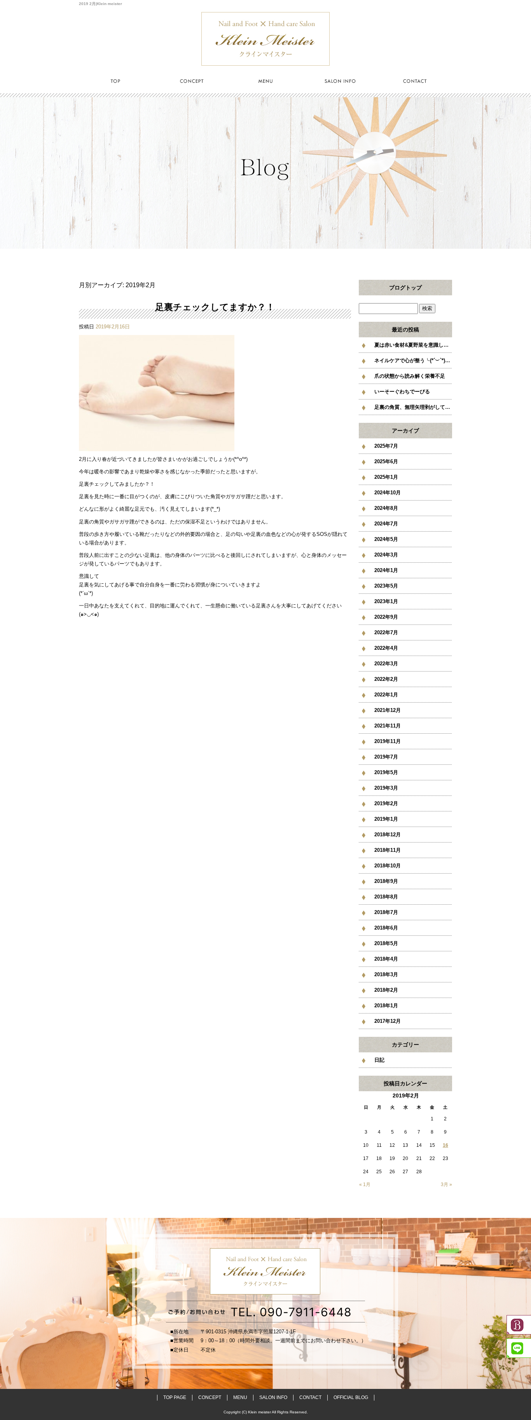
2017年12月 (387, 1021)
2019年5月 (386, 772)
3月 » (446, 1184)
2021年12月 (387, 710)
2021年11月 (387, 726)
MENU (265, 80)
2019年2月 (386, 803)
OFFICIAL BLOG (351, 1397)
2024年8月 (386, 508)
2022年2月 (386, 679)
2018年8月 (386, 897)
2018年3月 (386, 974)
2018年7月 (386, 912)
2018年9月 (386, 881)
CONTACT (414, 80)
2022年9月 (386, 617)
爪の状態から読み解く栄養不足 (409, 376)
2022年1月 (386, 695)
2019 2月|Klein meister (100, 4)
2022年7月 (386, 632)
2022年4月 (386, 648)
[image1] (156, 447)
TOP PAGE (116, 80)
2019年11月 (387, 741)
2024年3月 (386, 555)
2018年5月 (386, 943)
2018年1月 (386, 1005)
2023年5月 (386, 586)
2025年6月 (386, 461)
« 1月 (364, 1184)
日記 (379, 1060)
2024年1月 (386, 570)
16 (445, 1145)
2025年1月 (386, 477)
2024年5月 (386, 539)
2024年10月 (387, 492)
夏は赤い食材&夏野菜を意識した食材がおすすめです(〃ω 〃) (413, 345)
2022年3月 (386, 663)
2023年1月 (386, 601)
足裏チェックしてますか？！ (215, 307)
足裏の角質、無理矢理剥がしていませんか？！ (413, 407)
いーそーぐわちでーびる (402, 391)
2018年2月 (386, 990)
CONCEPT (191, 80)
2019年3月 (386, 788)
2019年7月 (386, 757)
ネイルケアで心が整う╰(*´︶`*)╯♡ (413, 360)
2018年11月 (387, 850)
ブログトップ (405, 287)
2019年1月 (386, 819)
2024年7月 (386, 524)
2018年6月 (386, 928)
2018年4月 (386, 959)
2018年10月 (387, 866)
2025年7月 (386, 446)
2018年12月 (387, 834)
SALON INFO (340, 80)
